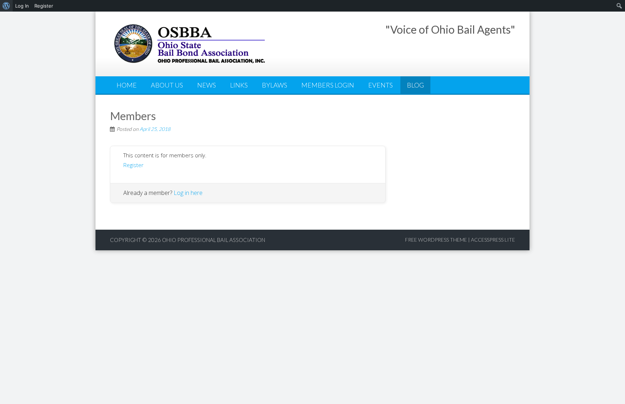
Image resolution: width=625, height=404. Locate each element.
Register (133, 165)
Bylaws (274, 85)
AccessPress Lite (493, 240)
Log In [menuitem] (22, 6)
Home (126, 85)
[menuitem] (6, 6)
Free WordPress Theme (436, 240)
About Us (167, 85)
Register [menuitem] (43, 6)
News (206, 85)
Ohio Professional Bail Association (213, 240)
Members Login (327, 85)
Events (380, 85)
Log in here (188, 193)
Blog (415, 85)
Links (239, 85)
